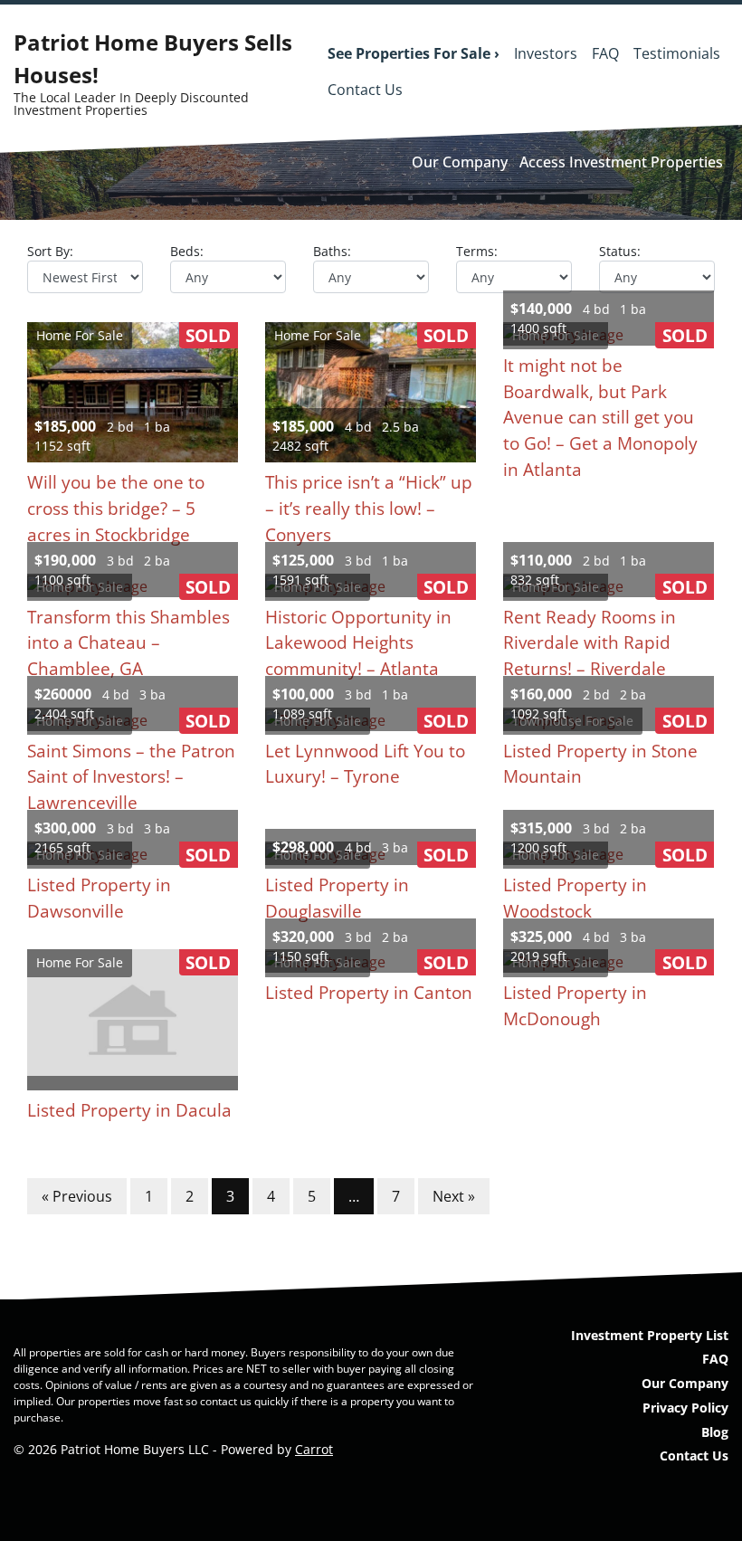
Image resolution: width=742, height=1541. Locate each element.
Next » (454, 1196)
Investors (545, 53)
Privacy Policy (685, 1407)
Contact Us (365, 90)
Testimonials (676, 53)
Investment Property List (649, 1335)
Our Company (460, 162)
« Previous (77, 1196)
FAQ (605, 53)
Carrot (314, 1449)
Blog (714, 1432)
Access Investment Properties (621, 162)
